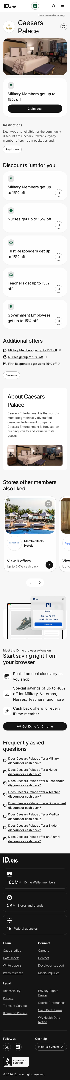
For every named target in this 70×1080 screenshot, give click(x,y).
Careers (43, 950)
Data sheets (11, 958)
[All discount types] (35, 6)
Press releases (13, 973)
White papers (12, 965)
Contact (43, 958)
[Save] (48, 503)
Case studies (12, 950)
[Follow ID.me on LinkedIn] (18, 1047)
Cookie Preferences (51, 1003)
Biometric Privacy (15, 1013)
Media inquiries (48, 973)
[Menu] (62, 6)
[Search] (53, 6)
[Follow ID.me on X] (7, 1047)
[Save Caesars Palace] (63, 26)
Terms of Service (15, 1006)
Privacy (8, 998)
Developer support (51, 965)
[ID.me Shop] (12, 6)
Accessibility (12, 991)
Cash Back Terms (50, 1010)
